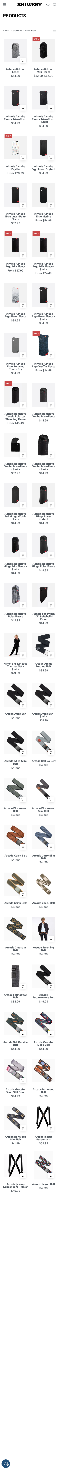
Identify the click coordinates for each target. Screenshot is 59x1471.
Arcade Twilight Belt (43, 1466)
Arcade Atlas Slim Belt (15, 762)
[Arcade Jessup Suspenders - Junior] (15, 1165)
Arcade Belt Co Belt (44, 761)
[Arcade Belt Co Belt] (43, 742)
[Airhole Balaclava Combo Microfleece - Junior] (15, 445)
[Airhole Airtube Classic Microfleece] (15, 98)
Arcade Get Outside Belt (15, 1043)
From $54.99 (43, 220)
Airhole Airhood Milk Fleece (43, 70)
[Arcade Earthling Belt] (43, 929)
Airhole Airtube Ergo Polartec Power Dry (15, 366)
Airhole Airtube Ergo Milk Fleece (16, 265)
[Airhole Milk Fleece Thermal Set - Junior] (15, 645)
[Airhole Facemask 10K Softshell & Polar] (43, 595)
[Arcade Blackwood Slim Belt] (43, 789)
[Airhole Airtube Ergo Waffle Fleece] (43, 345)
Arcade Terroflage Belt (43, 1419)
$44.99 (43, 420)
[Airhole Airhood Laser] (15, 50)
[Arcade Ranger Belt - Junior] (15, 1257)
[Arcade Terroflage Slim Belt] (15, 1446)
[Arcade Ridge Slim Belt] (43, 1304)
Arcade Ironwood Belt (43, 1090)
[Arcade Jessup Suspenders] (43, 1118)
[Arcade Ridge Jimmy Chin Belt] (15, 1304)
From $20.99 (15, 173)
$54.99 (15, 76)
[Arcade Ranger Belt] (43, 1213)
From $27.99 (15, 270)
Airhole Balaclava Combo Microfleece (43, 415)
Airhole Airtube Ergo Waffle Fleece (43, 365)
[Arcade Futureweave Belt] (43, 976)
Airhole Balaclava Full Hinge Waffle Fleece (15, 516)
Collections (16, 30)
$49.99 (43, 570)
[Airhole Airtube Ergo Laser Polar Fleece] (15, 195)
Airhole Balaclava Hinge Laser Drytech (43, 516)
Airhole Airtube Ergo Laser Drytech (43, 167)
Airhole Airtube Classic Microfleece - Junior (43, 119)
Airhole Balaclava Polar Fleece (15, 615)
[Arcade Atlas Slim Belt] (15, 742)
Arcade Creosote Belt (15, 949)
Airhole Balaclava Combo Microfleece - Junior (15, 466)
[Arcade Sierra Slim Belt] (43, 1352)
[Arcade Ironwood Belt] (43, 1070)
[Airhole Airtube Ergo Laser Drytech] (43, 148)
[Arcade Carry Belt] (15, 837)
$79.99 (15, 673)
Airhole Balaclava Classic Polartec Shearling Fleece (15, 416)
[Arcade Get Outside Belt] (15, 1023)
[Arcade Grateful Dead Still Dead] (15, 1070)
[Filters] (54, 30)
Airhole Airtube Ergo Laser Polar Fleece (15, 216)
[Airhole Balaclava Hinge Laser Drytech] (43, 495)
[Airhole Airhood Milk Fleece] (43, 50)
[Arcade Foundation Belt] (15, 976)
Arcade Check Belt (43, 903)
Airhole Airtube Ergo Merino (43, 215)
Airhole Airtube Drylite (15, 167)
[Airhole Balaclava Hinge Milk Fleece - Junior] (15, 545)
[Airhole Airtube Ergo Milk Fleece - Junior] (43, 245)
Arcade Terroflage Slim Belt (15, 1466)
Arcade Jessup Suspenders (43, 1138)
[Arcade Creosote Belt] (15, 929)
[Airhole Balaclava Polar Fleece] (15, 595)
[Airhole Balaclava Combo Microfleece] (43, 395)
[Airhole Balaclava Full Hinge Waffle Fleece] (15, 495)
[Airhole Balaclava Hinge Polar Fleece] (43, 545)
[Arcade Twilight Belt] (43, 1446)
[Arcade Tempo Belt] (15, 1399)
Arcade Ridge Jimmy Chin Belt (15, 1324)
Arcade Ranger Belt (43, 1231)
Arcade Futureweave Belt (43, 996)
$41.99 (15, 717)
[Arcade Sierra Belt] (15, 1352)
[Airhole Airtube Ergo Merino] (43, 195)
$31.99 (43, 720)
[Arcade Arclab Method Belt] (43, 645)
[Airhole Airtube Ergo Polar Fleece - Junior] (43, 295)
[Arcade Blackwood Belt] (15, 789)
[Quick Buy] (23, 60)
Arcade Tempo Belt (15, 1417)
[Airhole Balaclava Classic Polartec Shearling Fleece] (15, 395)
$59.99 (43, 1143)
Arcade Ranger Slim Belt (43, 1277)
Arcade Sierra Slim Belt (43, 1371)
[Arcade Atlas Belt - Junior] (43, 695)
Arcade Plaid (15, 1231)
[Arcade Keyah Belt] (43, 1165)
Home (6, 30)
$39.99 (15, 223)
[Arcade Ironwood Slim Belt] (15, 1118)
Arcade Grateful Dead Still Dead (15, 1090)
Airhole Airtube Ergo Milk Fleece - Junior (43, 266)
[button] (48, 4)
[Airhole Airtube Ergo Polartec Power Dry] (15, 345)
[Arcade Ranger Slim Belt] (43, 1257)
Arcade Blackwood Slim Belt (43, 809)
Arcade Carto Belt (15, 903)
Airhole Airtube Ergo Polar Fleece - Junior (43, 316)
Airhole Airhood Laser (15, 70)
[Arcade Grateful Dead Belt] (43, 1023)
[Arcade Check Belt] (43, 884)
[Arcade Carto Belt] (15, 884)
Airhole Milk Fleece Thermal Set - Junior (15, 666)
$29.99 (15, 1282)
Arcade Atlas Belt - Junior (43, 715)
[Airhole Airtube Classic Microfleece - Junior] (43, 98)
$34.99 (15, 123)
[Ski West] (29, 5)
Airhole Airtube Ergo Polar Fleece (15, 315)
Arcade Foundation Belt (16, 996)
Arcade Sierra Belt (15, 1370)
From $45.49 (15, 423)
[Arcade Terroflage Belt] (43, 1399)
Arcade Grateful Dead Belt (43, 1043)
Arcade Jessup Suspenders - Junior (15, 1185)
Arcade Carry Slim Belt (43, 857)
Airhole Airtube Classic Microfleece (15, 117)
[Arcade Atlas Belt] (15, 695)
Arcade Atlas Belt (15, 713)
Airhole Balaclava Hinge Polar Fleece (43, 565)
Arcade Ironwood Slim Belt (15, 1138)
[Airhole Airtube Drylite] (15, 148)
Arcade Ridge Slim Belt (43, 1324)
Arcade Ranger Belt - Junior (15, 1277)
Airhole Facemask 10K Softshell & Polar (44, 616)
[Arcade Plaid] (15, 1213)
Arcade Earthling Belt (43, 949)
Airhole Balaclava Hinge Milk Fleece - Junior (15, 566)
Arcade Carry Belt (16, 855)
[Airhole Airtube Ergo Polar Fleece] (15, 295)
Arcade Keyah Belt (43, 1184)
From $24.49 (43, 273)
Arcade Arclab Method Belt (43, 665)
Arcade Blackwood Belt (15, 809)
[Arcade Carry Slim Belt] (43, 837)
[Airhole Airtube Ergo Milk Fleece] (15, 245)
